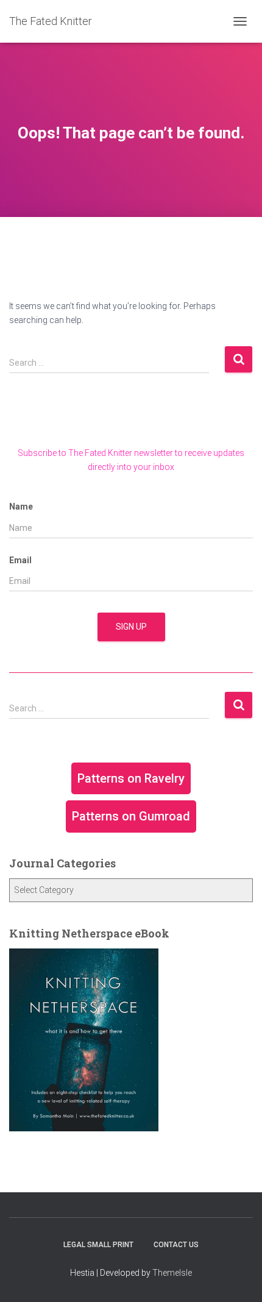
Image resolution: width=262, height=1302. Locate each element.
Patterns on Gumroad (131, 816)
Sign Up (131, 626)
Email (20, 560)
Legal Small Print (98, 1244)
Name (21, 506)
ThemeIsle (172, 1273)
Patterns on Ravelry (131, 778)
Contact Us (176, 1244)
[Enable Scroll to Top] (237, 1277)
